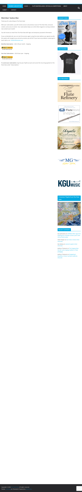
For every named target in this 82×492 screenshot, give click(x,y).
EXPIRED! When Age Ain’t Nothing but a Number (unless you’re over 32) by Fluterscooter (69, 235)
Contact (13, 10)
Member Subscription (15, 6)
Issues (26, 6)
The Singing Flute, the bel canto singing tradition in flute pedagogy (68, 250)
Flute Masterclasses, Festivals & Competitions (46, 6)
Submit (5, 10)
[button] (29, 6)
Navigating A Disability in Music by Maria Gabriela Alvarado (67, 256)
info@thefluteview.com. (17, 40)
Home (4, 6)
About (65, 6)
